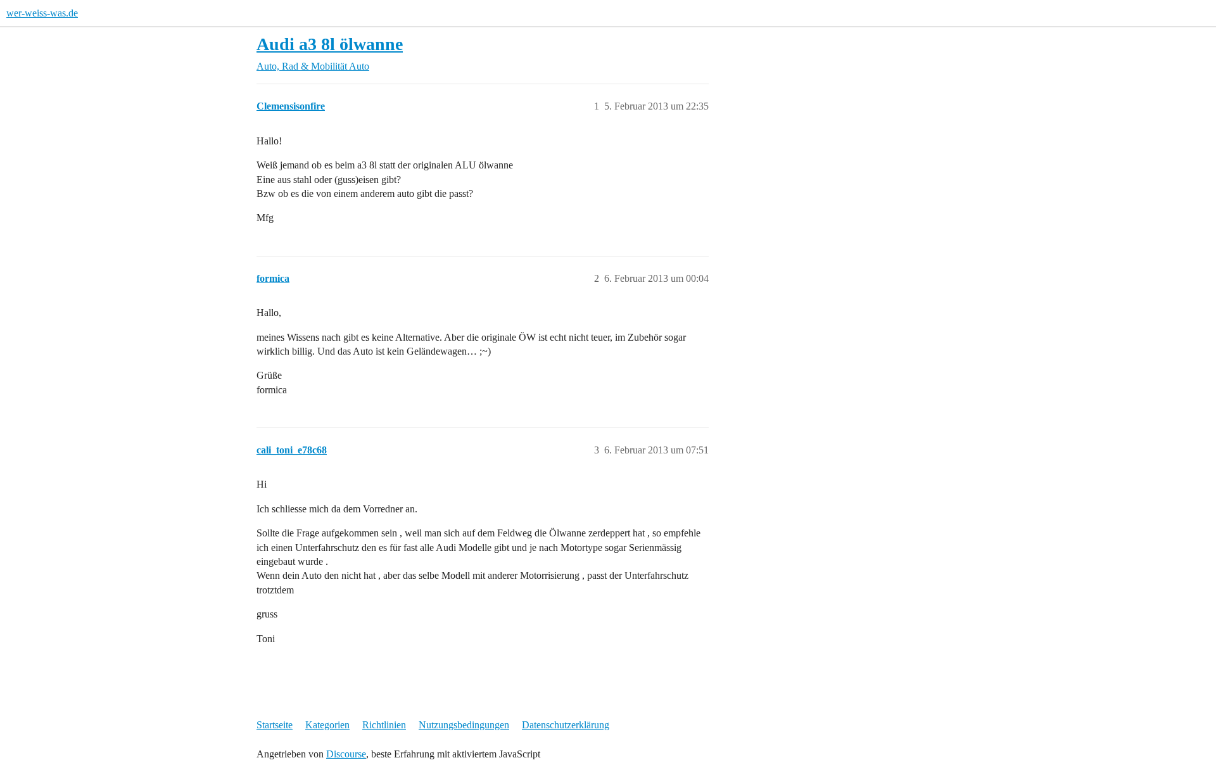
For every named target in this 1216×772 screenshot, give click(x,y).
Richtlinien (384, 724)
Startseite (274, 724)
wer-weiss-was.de (42, 13)
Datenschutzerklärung (565, 724)
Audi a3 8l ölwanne (329, 44)
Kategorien (327, 724)
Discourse (346, 754)
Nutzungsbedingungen (464, 724)
